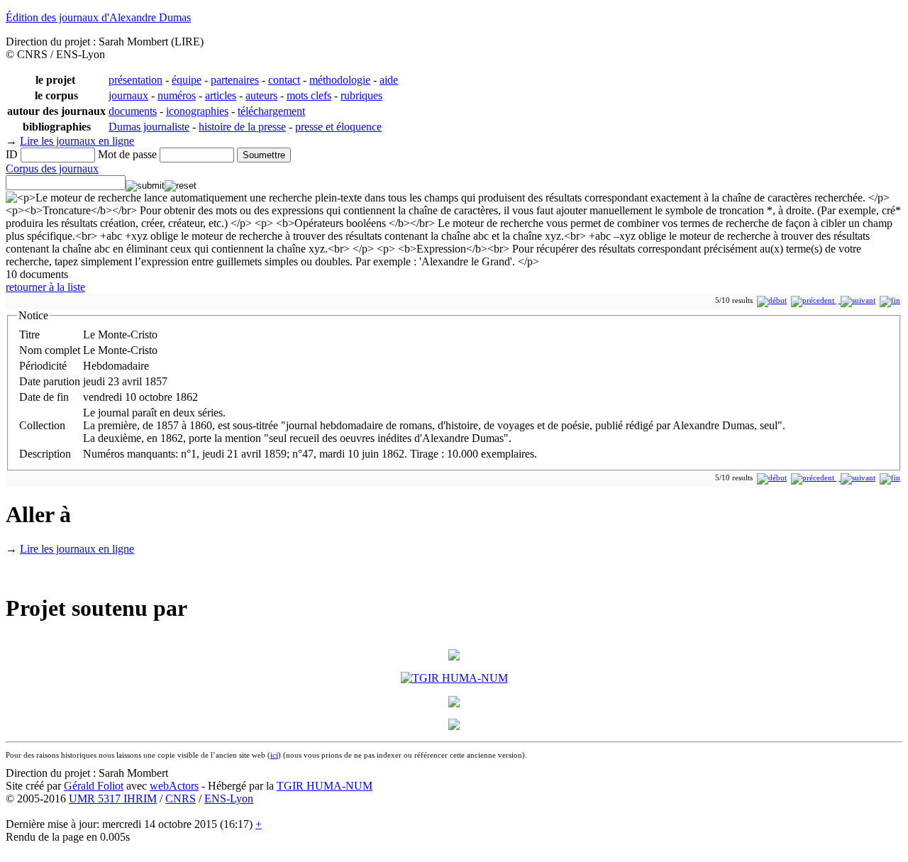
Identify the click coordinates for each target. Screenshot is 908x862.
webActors (174, 786)
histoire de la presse (242, 127)
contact (284, 80)
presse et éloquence (338, 127)
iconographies (197, 111)
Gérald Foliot (93, 786)
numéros (176, 95)
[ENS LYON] (454, 703)
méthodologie (339, 80)
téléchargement (271, 111)
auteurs (261, 95)
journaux (128, 95)
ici (274, 755)
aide (389, 80)
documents (133, 111)
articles (220, 95)
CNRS (180, 798)
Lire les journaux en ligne (77, 141)
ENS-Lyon (228, 798)
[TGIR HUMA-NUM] (454, 678)
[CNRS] (454, 726)
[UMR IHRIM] (454, 657)
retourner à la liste (45, 287)
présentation (135, 80)
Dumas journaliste (149, 127)
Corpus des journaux (52, 168)
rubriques (361, 95)
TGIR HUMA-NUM (324, 786)
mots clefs (309, 95)
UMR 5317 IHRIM (113, 798)
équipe (186, 80)
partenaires (235, 80)
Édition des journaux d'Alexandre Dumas (98, 17)
